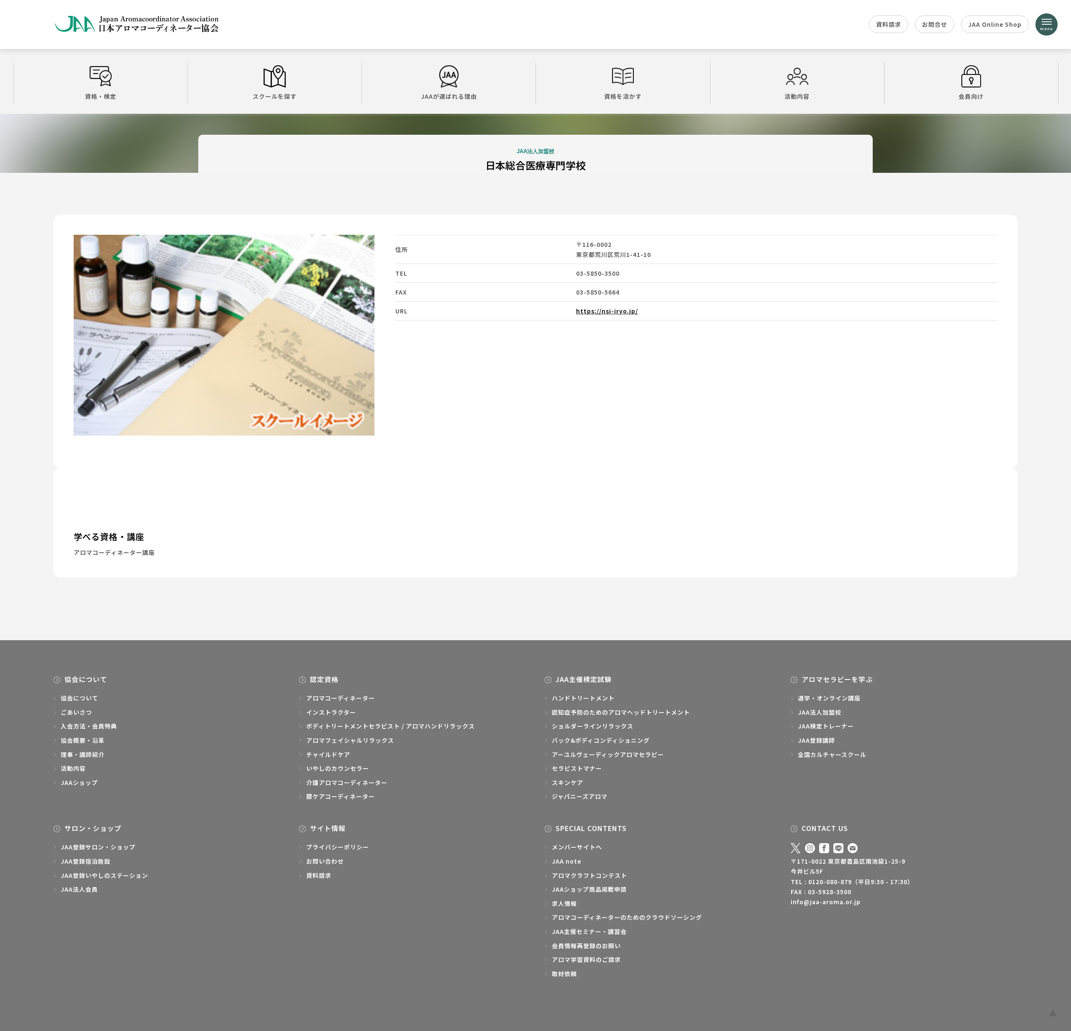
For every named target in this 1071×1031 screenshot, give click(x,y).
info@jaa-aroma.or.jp (826, 902)
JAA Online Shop (995, 24)
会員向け (971, 96)
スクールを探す (275, 96)
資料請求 (888, 24)
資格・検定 (100, 96)
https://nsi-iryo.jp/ (607, 311)
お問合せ (934, 24)
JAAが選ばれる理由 (449, 96)
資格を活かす (623, 96)
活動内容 (797, 96)
